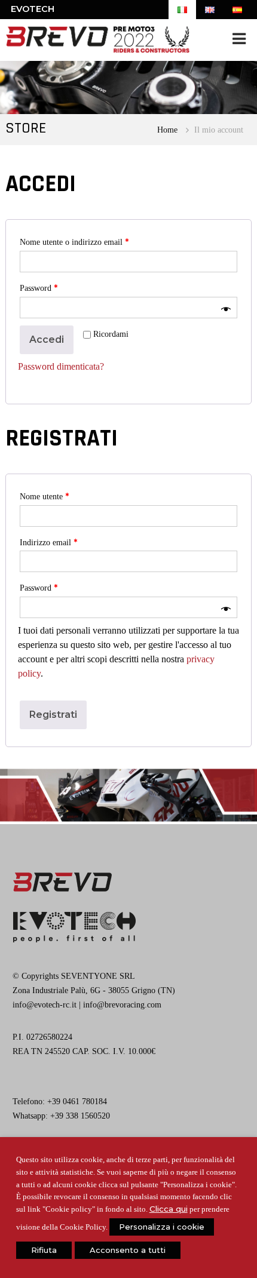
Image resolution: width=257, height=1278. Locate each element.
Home (167, 129)
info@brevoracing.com (122, 1004)
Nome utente (44, 496)
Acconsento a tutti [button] (128, 1250)
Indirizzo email (48, 542)
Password (38, 287)
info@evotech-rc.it (45, 1004)
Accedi (46, 339)
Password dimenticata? (61, 366)
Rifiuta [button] (44, 1250)
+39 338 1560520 (80, 1115)
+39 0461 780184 (77, 1101)
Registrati (53, 714)
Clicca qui (168, 1209)
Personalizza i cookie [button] (161, 1226)
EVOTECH (32, 9)
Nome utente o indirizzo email (74, 241)
